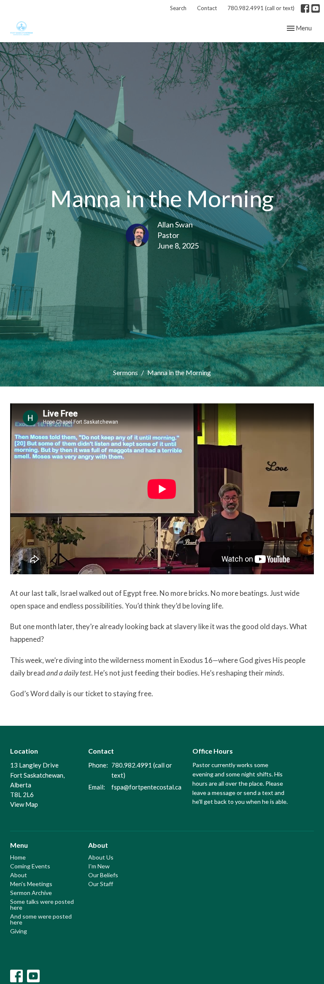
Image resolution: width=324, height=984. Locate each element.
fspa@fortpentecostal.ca (146, 787)
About (18, 875)
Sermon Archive (31, 892)
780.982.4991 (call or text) (260, 8)
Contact (207, 8)
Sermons (125, 372)
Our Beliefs (103, 875)
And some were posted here (41, 919)
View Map (24, 804)
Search (178, 8)
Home (18, 857)
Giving (18, 931)
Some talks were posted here (42, 904)
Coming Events (30, 866)
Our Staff (100, 883)
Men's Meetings (31, 883)
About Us (100, 857)
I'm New (99, 866)
